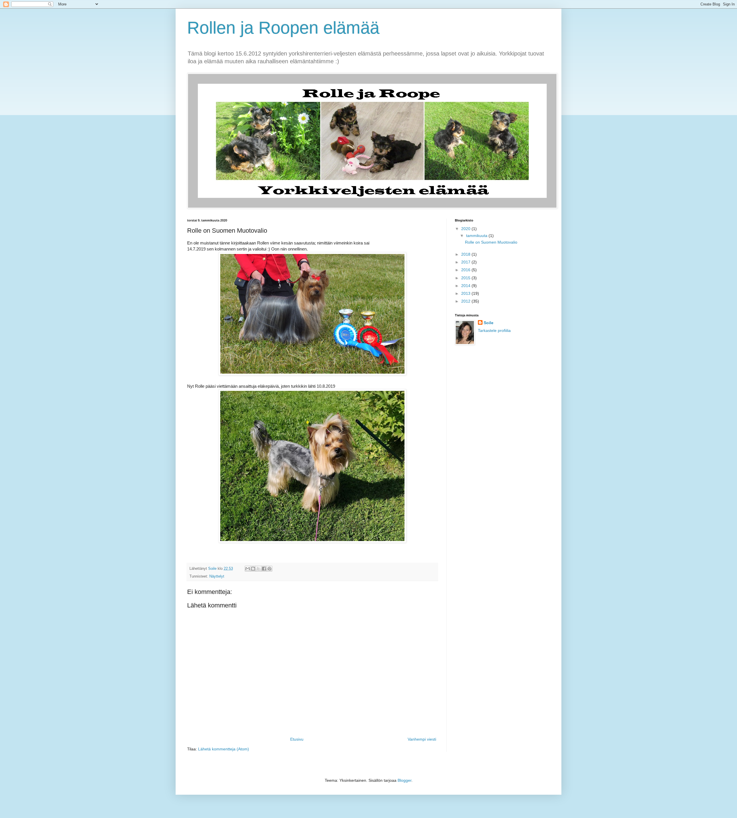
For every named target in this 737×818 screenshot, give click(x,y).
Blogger (404, 780)
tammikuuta (477, 235)
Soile (488, 322)
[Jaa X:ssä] (258, 569)
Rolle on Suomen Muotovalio (491, 242)
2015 (466, 278)
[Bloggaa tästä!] (253, 569)
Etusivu (296, 739)
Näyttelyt (216, 576)
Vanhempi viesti (422, 739)
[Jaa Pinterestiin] (269, 569)
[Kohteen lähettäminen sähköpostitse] (247, 569)
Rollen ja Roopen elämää (283, 27)
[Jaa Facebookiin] (264, 569)
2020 (466, 228)
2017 (466, 262)
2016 (466, 269)
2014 (466, 285)
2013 (466, 293)
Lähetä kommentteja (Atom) (223, 749)
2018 (466, 254)
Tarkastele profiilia (494, 330)
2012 (466, 301)
